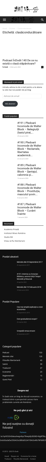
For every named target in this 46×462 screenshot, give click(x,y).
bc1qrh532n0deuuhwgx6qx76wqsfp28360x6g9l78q (23, 436)
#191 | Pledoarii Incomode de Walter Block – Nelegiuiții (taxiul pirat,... (29, 127)
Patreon (23, 432)
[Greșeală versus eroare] (9, 334)
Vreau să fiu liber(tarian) (14, 241)
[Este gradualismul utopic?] (9, 322)
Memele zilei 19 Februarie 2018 (29, 287)
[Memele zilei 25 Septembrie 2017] (9, 265)
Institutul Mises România (14, 233)
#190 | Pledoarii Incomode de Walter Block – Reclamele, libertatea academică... (29, 149)
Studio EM (8, 237)
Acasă (5, 28)
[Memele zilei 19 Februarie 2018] (9, 290)
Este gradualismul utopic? (27, 319)
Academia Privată (11, 229)
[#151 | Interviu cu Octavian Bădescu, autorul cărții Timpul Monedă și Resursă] (9, 277)
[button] (4, 19)
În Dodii (5, 67)
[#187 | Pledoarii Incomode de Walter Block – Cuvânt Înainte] (9, 207)
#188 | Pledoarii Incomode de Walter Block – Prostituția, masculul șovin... (29, 189)
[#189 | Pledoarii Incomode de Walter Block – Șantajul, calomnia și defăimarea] (9, 168)
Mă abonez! (10, 103)
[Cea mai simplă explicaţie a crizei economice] (9, 310)
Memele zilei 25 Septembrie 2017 (30, 262)
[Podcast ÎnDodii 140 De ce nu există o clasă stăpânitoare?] (23, 47)
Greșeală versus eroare (26, 331)
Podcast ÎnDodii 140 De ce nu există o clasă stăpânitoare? (20, 62)
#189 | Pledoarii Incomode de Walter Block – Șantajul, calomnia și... (29, 170)
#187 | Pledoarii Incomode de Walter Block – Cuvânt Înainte (29, 209)
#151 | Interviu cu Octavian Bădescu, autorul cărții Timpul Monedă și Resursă (28, 276)
